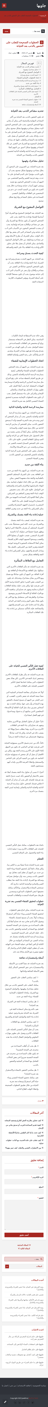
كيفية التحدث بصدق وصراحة (29, 75)
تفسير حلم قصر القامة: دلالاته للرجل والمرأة (27, 1294)
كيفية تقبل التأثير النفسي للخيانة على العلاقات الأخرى (23, 92)
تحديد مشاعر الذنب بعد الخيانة (28, 67)
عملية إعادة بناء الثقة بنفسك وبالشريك (26, 86)
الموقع (41, 1187)
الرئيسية (43, 15)
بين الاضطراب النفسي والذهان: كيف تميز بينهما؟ (23, 1148)
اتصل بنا (5, 1385)
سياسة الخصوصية (39, 1385)
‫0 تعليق (38, 56)
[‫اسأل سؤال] (5, 1401)
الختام (37, 96)
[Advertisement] (24, 310)
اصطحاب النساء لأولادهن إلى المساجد (21, 1344)
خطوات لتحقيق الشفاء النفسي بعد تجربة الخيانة (25, 100)
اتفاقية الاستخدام (24, 1385)
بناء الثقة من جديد (32, 83)
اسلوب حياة (13, 53)
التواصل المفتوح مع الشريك (29, 72)
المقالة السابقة (23, 1245)
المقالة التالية (25, 1248)
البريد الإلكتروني (37, 1177)
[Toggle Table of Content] (38, 63)
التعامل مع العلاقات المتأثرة (29, 88)
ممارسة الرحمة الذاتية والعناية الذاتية (26, 80)
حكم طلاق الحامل (28, 1349)
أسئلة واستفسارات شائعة (30, 104)
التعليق (41, 1198)
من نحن (13, 1385)
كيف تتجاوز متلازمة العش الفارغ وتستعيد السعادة (23, 1120)
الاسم (41, 1167)
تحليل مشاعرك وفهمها (30, 69)
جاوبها (41, 5)
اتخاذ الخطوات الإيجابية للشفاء (28, 78)
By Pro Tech (33, 1398)
